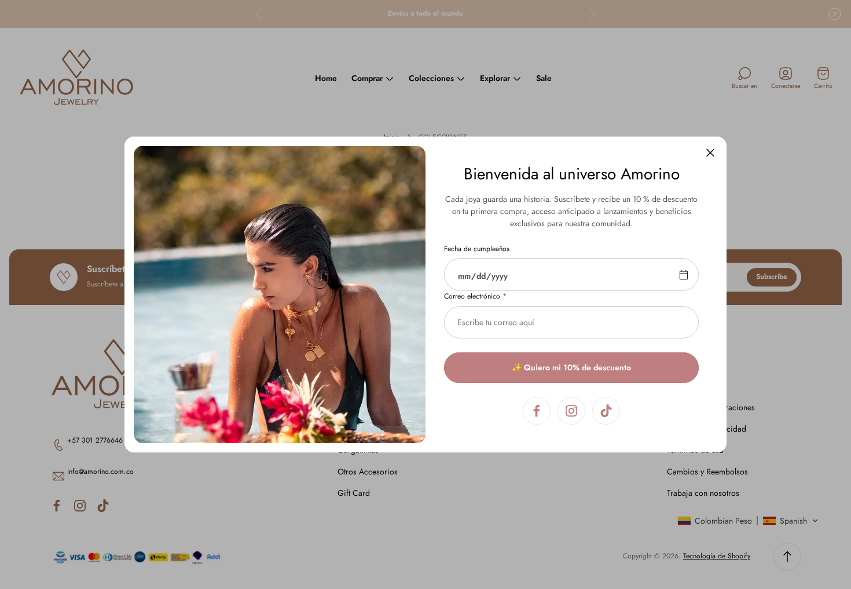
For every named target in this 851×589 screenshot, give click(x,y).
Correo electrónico (472, 296)
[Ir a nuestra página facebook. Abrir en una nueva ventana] (537, 411)
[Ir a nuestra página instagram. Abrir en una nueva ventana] (571, 411)
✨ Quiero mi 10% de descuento (571, 367)
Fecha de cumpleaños (476, 249)
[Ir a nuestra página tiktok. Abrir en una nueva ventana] (606, 411)
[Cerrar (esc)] (710, 153)
